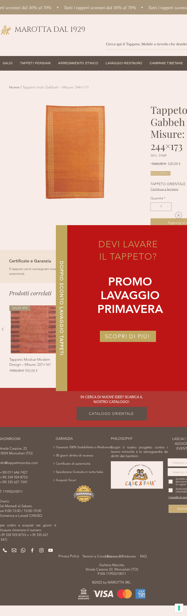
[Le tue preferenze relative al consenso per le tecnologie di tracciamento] (179, 608)
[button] (178, 215)
